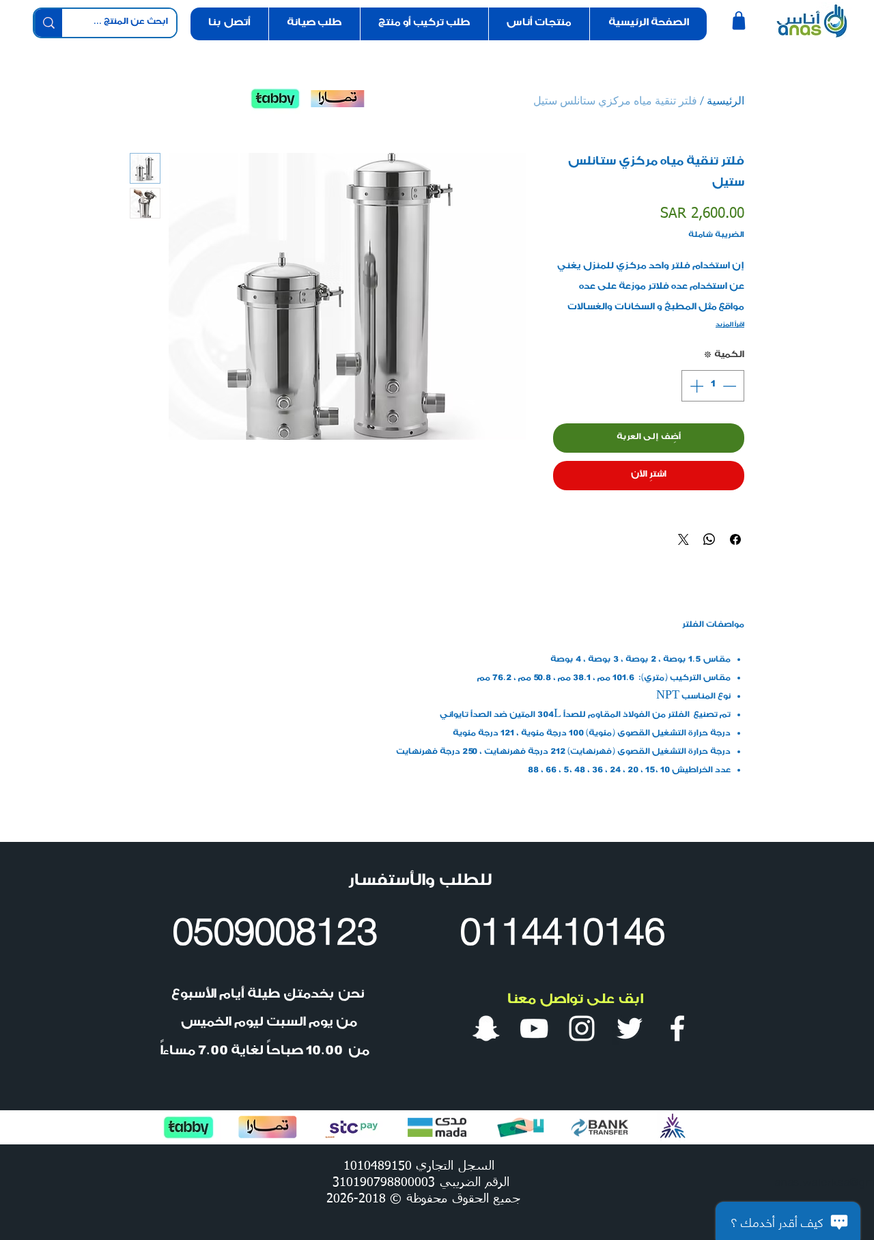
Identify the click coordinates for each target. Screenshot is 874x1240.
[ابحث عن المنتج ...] (48, 23)
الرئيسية (725, 100)
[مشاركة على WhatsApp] (709, 539)
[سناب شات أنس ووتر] (486, 1028)
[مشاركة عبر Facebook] (735, 539)
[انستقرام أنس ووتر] (582, 1028)
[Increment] (695, 386)
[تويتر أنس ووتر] (629, 1028)
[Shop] (738, 20)
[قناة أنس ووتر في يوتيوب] (534, 1028)
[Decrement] (730, 386)
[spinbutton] (713, 386)
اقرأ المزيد (730, 325)
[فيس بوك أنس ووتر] (677, 1028)
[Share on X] (683, 539)
